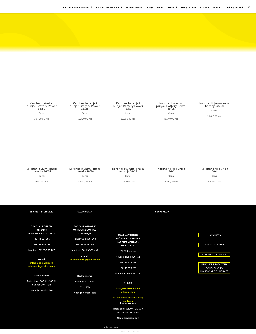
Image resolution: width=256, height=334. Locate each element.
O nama (204, 7)
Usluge (149, 7)
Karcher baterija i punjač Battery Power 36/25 (84, 106)
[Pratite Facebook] (157, 221)
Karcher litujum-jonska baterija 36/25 (41, 170)
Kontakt (217, 7)
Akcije (170, 7)
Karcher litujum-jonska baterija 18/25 (128, 170)
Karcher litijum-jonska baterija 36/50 (214, 105)
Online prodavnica (235, 7)
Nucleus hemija (134, 7)
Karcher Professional (107, 7)
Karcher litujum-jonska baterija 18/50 (85, 170)
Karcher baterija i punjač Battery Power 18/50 (128, 106)
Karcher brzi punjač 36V (171, 170)
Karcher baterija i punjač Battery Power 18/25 (171, 106)
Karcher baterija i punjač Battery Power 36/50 (41, 106)
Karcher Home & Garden (76, 7)
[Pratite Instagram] (163, 221)
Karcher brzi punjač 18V (214, 170)
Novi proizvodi (188, 7)
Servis (160, 7)
